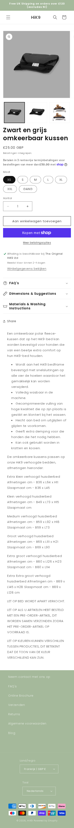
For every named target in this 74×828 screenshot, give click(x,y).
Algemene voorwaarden (27, 723)
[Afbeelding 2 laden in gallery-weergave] (37, 112)
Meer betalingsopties (37, 242)
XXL (10, 189)
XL (61, 180)
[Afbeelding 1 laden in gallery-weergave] (14, 112)
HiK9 (30, 820)
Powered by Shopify (46, 820)
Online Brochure (21, 696)
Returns (14, 714)
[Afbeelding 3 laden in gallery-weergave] (59, 112)
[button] (8, 17)
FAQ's (12, 686)
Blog (11, 733)
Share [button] (11, 321)
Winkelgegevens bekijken (26, 269)
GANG (28, 189)
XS (9, 180)
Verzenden (16, 705)
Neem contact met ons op (29, 677)
